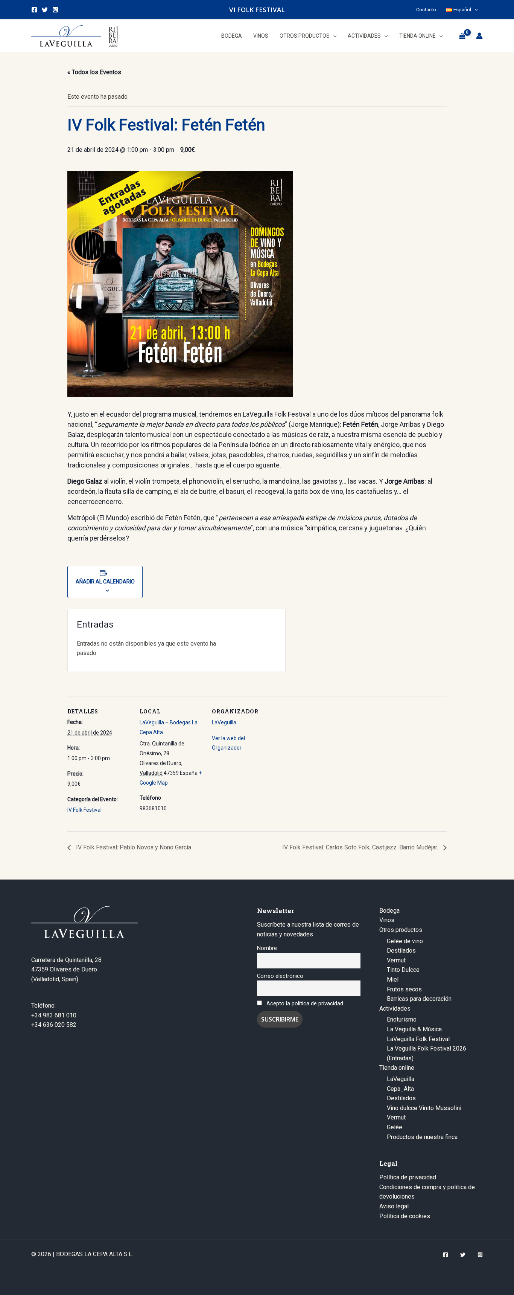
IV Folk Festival (84, 810)
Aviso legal (394, 1206)
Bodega (389, 910)
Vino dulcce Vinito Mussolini (424, 1108)
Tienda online (396, 1067)
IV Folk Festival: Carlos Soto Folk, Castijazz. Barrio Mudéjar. (360, 847)
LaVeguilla (224, 722)
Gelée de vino (405, 941)
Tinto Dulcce (403, 969)
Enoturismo (402, 1019)
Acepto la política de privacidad (304, 1003)
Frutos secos (404, 989)
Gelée (394, 1127)
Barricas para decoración (419, 998)
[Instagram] (55, 10)
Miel (392, 979)
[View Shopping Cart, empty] (462, 35)
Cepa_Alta (400, 1088)
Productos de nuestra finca (422, 1137)
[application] (474, 9)
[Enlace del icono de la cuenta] (479, 35)
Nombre (267, 948)
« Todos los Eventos (94, 72)
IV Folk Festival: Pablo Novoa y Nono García (133, 847)
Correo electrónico (280, 976)
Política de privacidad (407, 1177)
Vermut (396, 960)
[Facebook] (34, 10)
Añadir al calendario (105, 582)
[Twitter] (45, 10)
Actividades (395, 1008)
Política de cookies (404, 1216)
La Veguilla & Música (414, 1029)
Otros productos (400, 929)
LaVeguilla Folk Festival (418, 1039)
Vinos (386, 920)
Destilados (401, 950)
